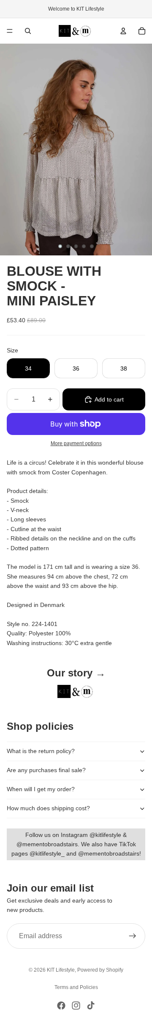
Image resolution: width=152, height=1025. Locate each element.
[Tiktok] (91, 1005)
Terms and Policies (76, 987)
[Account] (123, 31)
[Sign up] (132, 936)
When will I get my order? (41, 789)
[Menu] (9, 31)
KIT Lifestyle (61, 970)
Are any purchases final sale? (46, 770)
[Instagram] (76, 1005)
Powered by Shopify (100, 970)
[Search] (28, 31)
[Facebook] (61, 1005)
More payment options (76, 443)
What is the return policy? (41, 751)
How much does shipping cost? (48, 808)
